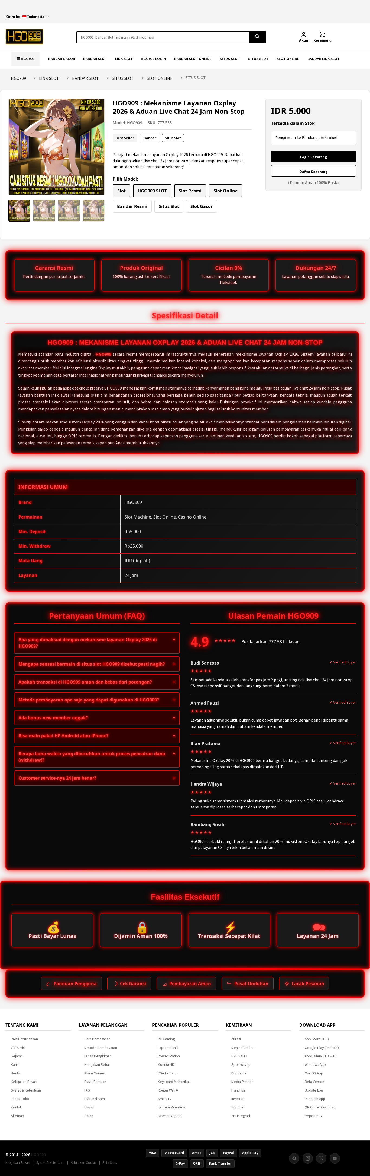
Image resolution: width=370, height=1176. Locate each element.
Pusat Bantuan (95, 1081)
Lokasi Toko (20, 1098)
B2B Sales (239, 1056)
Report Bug (313, 1116)
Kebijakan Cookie (83, 1162)
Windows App (315, 1064)
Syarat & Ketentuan (26, 1090)
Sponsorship (241, 1064)
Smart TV (164, 1098)
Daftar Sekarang (313, 171)
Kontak (16, 1107)
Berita (15, 1073)
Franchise (238, 1090)
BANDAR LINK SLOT (323, 58)
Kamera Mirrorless (171, 1107)
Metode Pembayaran (100, 1047)
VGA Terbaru (167, 1073)
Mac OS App (314, 1073)
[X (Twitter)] (321, 1158)
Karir (14, 1064)
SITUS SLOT (230, 58)
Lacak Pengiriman (98, 1056)
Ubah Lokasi (328, 137)
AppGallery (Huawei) (320, 1056)
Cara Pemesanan (97, 1039)
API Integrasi (240, 1116)
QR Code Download (320, 1107)
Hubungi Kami (95, 1098)
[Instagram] (308, 1158)
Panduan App (315, 1098)
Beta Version (314, 1081)
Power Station (169, 1056)
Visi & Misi (18, 1047)
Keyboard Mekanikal (174, 1081)
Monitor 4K (166, 1064)
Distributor (239, 1073)
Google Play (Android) (322, 1047)
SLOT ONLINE (288, 58)
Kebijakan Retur (96, 1064)
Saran (88, 1116)
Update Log (314, 1090)
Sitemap (17, 1116)
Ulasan (89, 1107)
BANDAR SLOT (95, 58)
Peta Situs (110, 1162)
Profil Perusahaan (24, 1039)
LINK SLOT (124, 58)
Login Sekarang (313, 157)
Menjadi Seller (242, 1047)
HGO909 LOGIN (153, 58)
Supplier (238, 1107)
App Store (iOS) (317, 1039)
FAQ (87, 1090)
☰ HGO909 (25, 58)
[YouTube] (335, 1158)
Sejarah (17, 1056)
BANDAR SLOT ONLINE (193, 58)
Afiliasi (236, 1039)
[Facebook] (294, 1158)
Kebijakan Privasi (24, 1081)
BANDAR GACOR (61, 58)
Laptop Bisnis (168, 1047)
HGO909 (18, 78)
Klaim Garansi (94, 1073)
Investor (237, 1098)
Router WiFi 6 (168, 1090)
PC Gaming (166, 1039)
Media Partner (242, 1081)
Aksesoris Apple (170, 1116)
